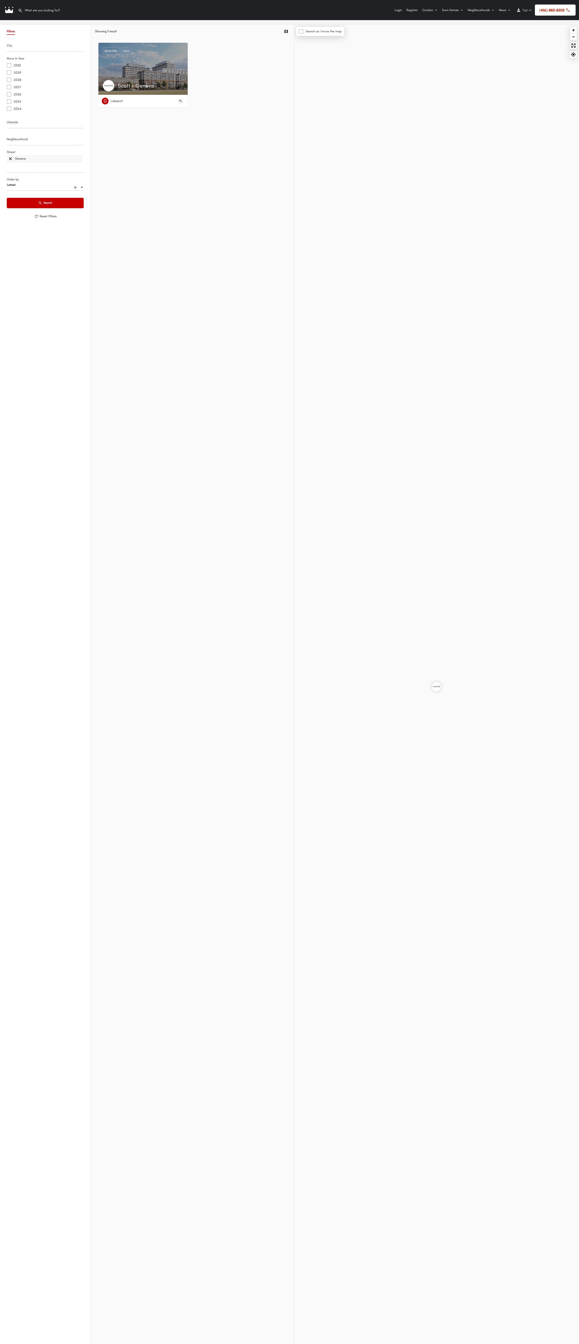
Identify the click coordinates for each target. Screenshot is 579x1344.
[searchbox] (45, 47)
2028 (17, 80)
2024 (17, 109)
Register (412, 10)
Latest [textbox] (11, 185)
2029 (17, 73)
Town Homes (450, 10)
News (502, 10)
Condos (427, 10)
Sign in (527, 10)
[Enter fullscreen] (573, 45)
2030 (17, 65)
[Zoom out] (573, 36)
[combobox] (45, 47)
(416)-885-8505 (552, 10)
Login (398, 10)
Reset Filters (48, 216)
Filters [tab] (11, 31)
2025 (17, 102)
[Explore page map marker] (436, 686)
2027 (17, 87)
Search (47, 202)
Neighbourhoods (479, 10)
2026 (17, 94)
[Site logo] (9, 10)
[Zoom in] (573, 30)
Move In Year (15, 58)
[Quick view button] (180, 101)
